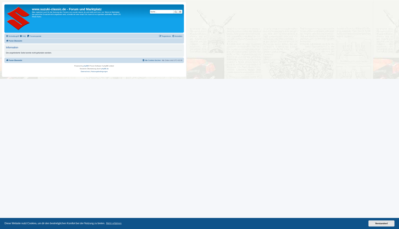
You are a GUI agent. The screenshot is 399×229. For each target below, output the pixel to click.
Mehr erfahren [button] (114, 223)
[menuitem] (23, 36)
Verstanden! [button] (381, 223)
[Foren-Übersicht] (18, 18)
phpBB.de (105, 69)
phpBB (85, 66)
